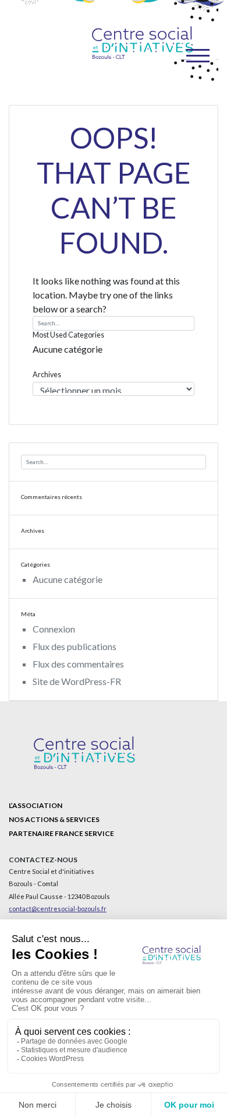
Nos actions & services (54, 819)
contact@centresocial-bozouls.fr (58, 908)
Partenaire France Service (61, 833)
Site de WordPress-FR (77, 681)
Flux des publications (74, 646)
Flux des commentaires (78, 663)
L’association (35, 805)
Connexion (54, 628)
